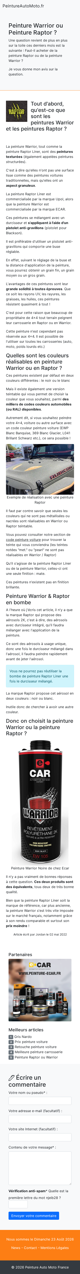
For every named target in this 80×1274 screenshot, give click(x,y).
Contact (30, 1248)
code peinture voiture (23, 539)
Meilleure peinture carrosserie (39, 1052)
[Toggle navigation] (71, 6)
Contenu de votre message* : (32, 1147)
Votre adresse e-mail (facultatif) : (35, 1111)
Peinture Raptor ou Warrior (36, 1057)
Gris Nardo (23, 1037)
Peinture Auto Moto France (47, 1267)
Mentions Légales (55, 1248)
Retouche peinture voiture (36, 1047)
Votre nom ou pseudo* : (28, 1092)
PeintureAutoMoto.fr (23, 5)
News (15, 1248)
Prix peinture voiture (31, 1042)
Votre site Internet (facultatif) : (33, 1129)
